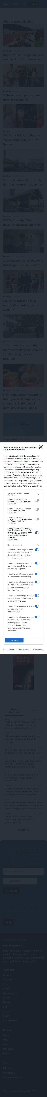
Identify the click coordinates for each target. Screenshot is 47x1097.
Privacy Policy (38, 649)
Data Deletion (8, 649)
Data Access (23, 649)
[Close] (41, 447)
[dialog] (23, 548)
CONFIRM (14, 640)
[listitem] (23, 494)
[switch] (37, 500)
